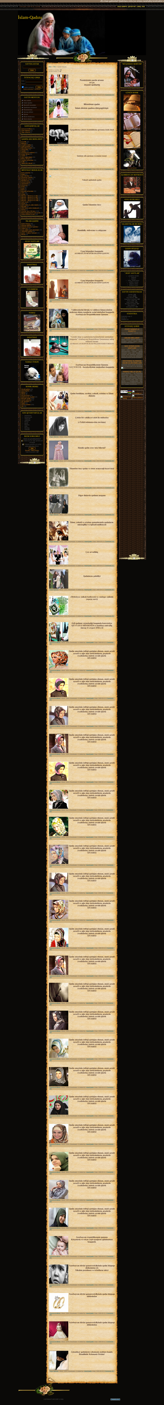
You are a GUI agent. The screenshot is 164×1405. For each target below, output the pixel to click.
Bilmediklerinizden (26, 148)
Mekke (23, 392)
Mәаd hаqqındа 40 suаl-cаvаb (30, 212)
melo (25, 426)
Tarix (22, 193)
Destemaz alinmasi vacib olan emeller (132, 362)
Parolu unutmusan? (28, 89)
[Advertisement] (132, 438)
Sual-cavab (24, 202)
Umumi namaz (25, 182)
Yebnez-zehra (133, 283)
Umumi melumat (132, 338)
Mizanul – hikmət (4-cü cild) (29, 200)
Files (54, 66)
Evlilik (23, 162)
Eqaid (23, 174)
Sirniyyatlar (24, 149)
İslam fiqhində (25, 130)
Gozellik (23, 142)
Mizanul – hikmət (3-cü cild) (29, 199)
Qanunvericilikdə (26, 129)
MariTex (26, 425)
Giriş (139, 6)
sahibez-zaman (133, 282)
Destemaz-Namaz (27, 177)
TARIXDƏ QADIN (26, 231)
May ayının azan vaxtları (132, 347)
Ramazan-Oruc (26, 179)
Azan (22, 188)
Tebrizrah (27, 418)
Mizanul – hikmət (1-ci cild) (29, 196)
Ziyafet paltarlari (26, 400)
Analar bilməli (25, 154)
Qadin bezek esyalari (27, 397)
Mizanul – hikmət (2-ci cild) (29, 197)
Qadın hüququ (25, 223)
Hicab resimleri (25, 404)
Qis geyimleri (25, 401)
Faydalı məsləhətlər (27, 160)
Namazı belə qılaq (132, 372)
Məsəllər (24, 206)
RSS (143, 6)
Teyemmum (25, 183)
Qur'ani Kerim (25, 395)
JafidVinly (27, 420)
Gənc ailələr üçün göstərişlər (30, 230)
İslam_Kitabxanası (133, 280)
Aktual (23, 234)
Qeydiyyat (132, 6)
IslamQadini (88, 95)
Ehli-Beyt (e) (25, 180)
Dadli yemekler (25, 146)
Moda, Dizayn (25, 158)
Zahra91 (27, 429)
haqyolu (133, 277)
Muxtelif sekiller (26, 398)
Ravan (26, 421)
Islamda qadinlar (26, 225)
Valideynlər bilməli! (26, 163)
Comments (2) (109, 488)
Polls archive (35, 450)
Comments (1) (109, 219)
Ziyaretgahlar (25, 390)
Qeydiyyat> (38, 89)
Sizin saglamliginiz (26, 157)
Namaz (23, 209)
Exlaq (23, 186)
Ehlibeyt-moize (133, 285)
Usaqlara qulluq (26, 145)
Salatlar (23, 151)
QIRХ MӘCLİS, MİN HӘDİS (29, 205)
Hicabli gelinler (25, 389)
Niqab (23, 403)
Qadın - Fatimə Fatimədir (29, 233)
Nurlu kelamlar (25, 173)
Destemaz (24, 185)
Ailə (22, 406)
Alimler (23, 394)
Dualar (23, 194)
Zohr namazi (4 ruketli (132, 330)
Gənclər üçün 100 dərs (28, 211)
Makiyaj (23, 143)
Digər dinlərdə (25, 132)
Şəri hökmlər (25, 176)
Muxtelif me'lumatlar (27, 191)
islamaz (133, 279)
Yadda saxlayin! (29, 87)
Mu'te (23, 189)
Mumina (26, 428)
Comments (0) (109, 95)
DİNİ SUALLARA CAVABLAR (30, 208)
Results (27, 450)
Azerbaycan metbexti (27, 152)
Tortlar (23, 155)
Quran (23, 203)
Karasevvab (28, 417)
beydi (26, 423)
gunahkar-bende (134, 276)
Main (50, 66)
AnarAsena (27, 415)
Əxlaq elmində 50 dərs (28, 214)
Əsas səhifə (122, 6)
